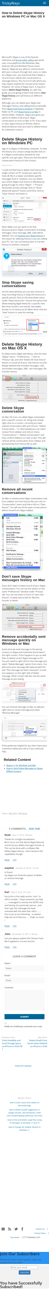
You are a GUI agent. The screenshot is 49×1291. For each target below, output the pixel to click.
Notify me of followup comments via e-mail (23, 1026)
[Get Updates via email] (3, 1229)
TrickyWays (11, 3)
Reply (7, 860)
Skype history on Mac (28, 111)
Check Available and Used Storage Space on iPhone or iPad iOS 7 (12, 1045)
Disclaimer (15, 1237)
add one (34, 828)
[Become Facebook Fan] (22, 1229)
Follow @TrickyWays (23, 1066)
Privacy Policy (40, 1233)
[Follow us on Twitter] (16, 1229)
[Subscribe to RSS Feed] (10, 1229)
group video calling (25, 60)
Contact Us (40, 1229)
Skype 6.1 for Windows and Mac (21, 765)
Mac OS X (13, 813)
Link (14, 860)
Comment (9, 988)
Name (8, 963)
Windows (23, 813)
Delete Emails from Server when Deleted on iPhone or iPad (37, 1043)
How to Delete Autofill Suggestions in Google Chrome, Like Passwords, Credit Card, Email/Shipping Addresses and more (24, 1113)
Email (8, 975)
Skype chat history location (20, 108)
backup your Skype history (30, 235)
